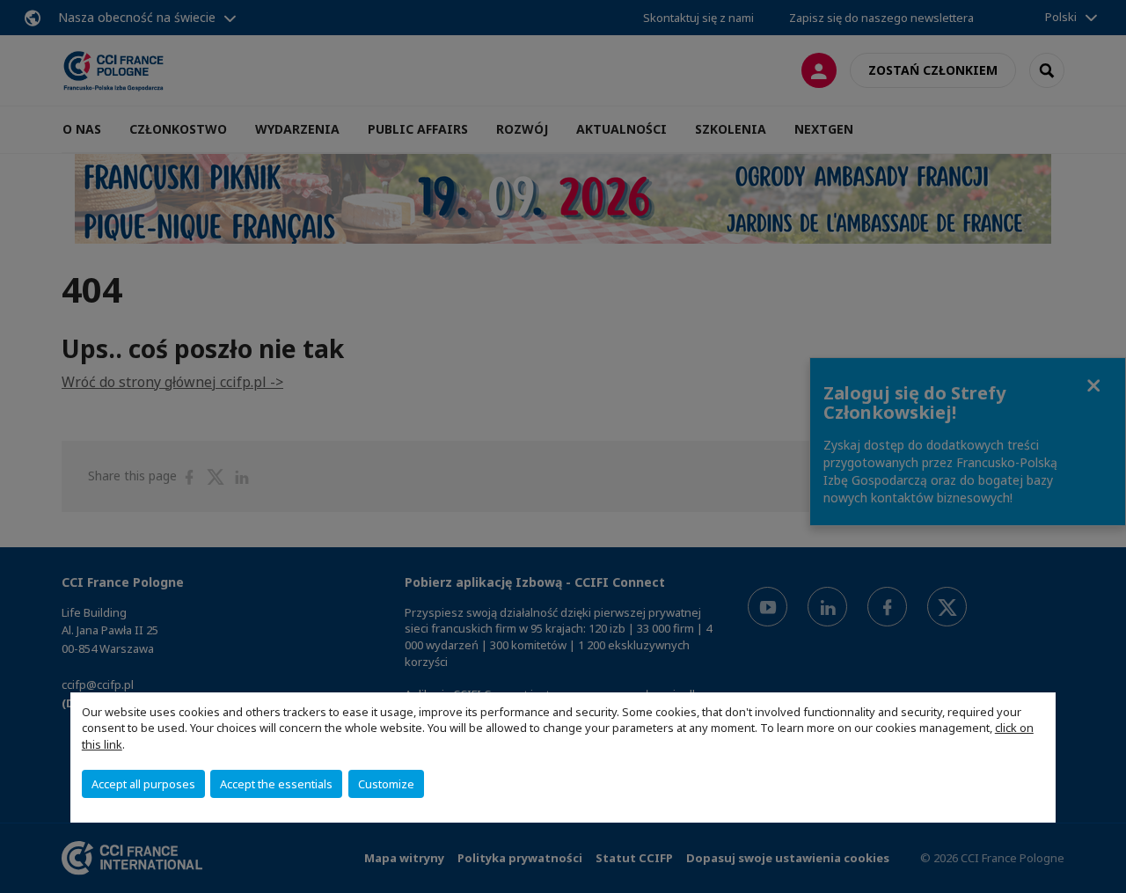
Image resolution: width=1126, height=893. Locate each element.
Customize (386, 784)
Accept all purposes (143, 784)
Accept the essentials (276, 784)
